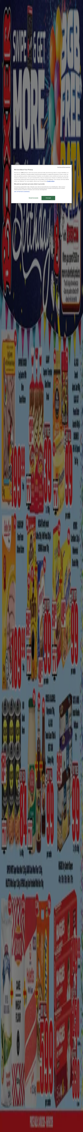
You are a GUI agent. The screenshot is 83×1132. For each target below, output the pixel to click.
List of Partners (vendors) (21, 191)
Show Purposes (33, 198)
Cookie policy (50, 181)
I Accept (48, 198)
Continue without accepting (63, 167)
